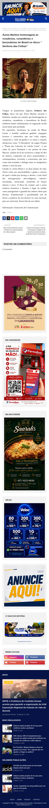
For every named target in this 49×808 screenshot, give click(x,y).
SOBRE (19, 799)
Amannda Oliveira (10, 714)
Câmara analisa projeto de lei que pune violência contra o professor (27, 727)
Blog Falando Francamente (13, 50)
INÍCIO (12, 799)
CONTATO (36, 799)
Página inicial (6, 28)
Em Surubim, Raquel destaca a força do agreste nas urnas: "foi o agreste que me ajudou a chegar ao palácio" (28, 749)
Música (15, 28)
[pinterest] (35, 662)
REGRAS (27, 799)
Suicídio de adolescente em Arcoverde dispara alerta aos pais (27, 767)
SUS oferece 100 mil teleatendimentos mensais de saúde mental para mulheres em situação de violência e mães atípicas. (29, 738)
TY (31, 805)
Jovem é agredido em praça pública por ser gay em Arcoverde (29, 787)
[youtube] (14, 662)
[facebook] (35, 657)
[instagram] (14, 657)
